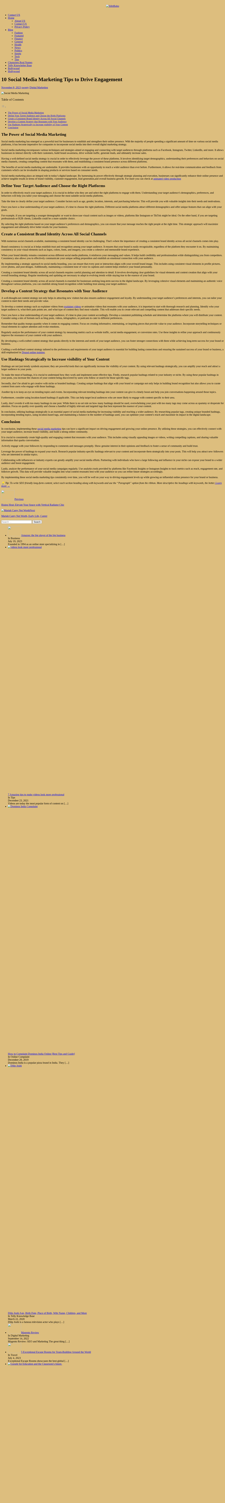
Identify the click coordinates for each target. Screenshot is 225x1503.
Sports (17, 53)
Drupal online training (33, 352)
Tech (17, 56)
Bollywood (14, 68)
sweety (25, 87)
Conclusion (13, 127)
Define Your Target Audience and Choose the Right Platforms (36, 115)
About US (19, 20)
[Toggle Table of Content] (3, 107)
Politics (18, 50)
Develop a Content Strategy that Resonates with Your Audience (37, 121)
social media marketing (49, 428)
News (17, 47)
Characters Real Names (20, 62)
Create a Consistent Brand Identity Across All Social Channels (37, 118)
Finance (18, 38)
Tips (16, 59)
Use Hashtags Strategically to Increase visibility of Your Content (38, 124)
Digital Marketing (38, 87)
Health (17, 44)
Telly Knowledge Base (20, 65)
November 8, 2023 (11, 87)
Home (11, 17)
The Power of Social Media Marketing (26, 112)
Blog (10, 29)
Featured (19, 35)
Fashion (18, 32)
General (18, 41)
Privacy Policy (22, 26)
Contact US (14, 15)
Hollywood (14, 71)
